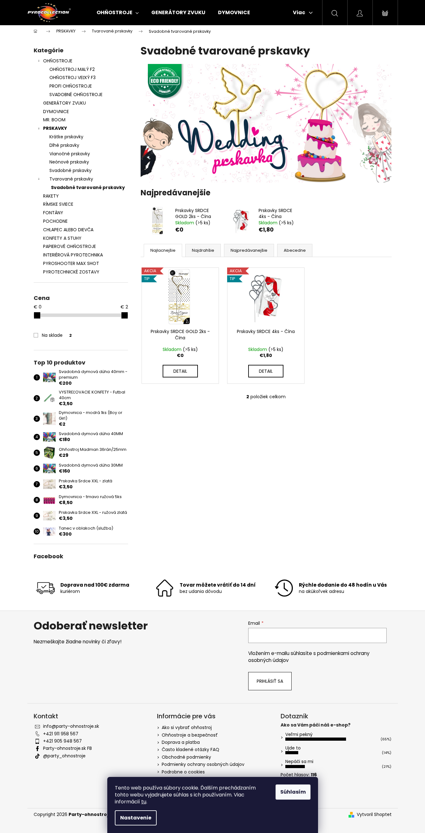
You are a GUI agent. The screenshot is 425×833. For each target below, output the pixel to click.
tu (143, 801)
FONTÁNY (53, 213)
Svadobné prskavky (70, 170)
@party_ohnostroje (64, 756)
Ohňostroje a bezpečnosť (190, 735)
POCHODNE (55, 221)
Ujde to (293, 748)
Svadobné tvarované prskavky (88, 187)
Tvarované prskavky (71, 179)
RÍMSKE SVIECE (58, 204)
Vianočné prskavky (69, 154)
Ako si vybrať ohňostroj (187, 727)
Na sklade (57, 335)
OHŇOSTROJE (57, 61)
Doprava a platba (181, 742)
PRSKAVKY (55, 128)
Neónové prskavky (69, 162)
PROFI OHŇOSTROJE (70, 86)
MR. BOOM (54, 120)
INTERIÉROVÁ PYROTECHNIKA (73, 255)
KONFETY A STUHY (62, 238)
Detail (180, 371)
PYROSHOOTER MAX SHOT (71, 263)
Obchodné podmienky (186, 757)
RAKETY (51, 196)
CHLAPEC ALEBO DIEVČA (68, 230)
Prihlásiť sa (270, 681)
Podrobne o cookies (183, 772)
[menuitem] (117, 12)
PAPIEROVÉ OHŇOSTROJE (69, 246)
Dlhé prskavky (64, 145)
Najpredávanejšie (249, 250)
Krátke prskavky (66, 137)
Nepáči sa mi (299, 761)
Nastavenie (135, 817)
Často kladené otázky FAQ (190, 749)
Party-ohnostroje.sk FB (67, 748)
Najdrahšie (203, 250)
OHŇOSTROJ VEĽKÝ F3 (72, 77)
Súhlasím (293, 792)
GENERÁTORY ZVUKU (64, 103)
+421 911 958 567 (60, 734)
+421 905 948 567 (62, 741)
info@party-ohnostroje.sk (71, 726)
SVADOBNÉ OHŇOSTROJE (76, 94)
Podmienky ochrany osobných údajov (203, 764)
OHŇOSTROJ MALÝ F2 (72, 69)
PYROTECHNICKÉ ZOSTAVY (71, 272)
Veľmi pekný (299, 734)
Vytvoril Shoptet (374, 815)
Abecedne (295, 250)
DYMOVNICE (56, 111)
